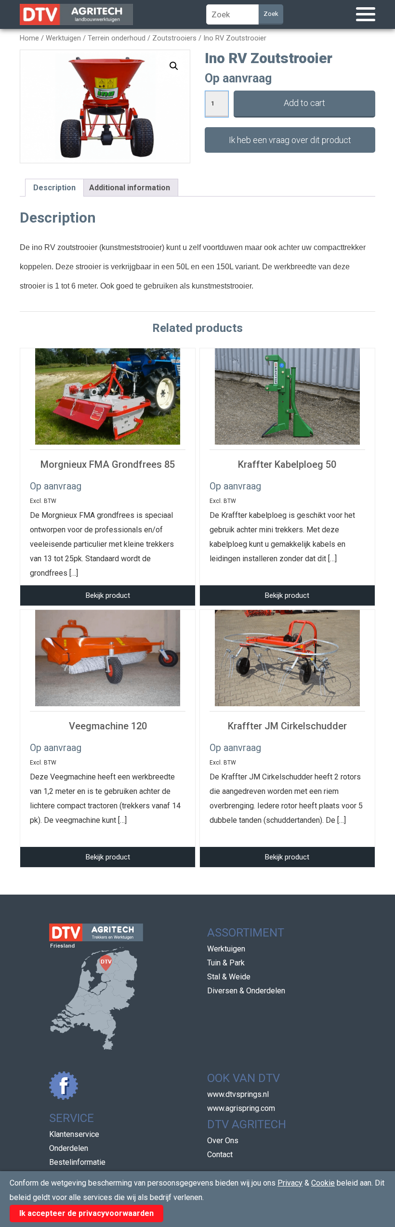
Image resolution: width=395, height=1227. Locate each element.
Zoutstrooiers (174, 38)
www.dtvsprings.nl (238, 1094)
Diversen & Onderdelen (246, 990)
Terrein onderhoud (116, 38)
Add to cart (304, 103)
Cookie (323, 1182)
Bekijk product (108, 595)
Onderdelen (68, 1148)
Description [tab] (54, 187)
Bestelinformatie (77, 1162)
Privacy (290, 1182)
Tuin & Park (226, 962)
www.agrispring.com (241, 1108)
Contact (220, 1154)
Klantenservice (74, 1134)
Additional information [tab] (129, 187)
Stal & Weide (228, 976)
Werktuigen (63, 38)
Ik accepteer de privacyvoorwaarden (86, 1213)
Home (29, 38)
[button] (174, 66)
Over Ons (222, 1140)
